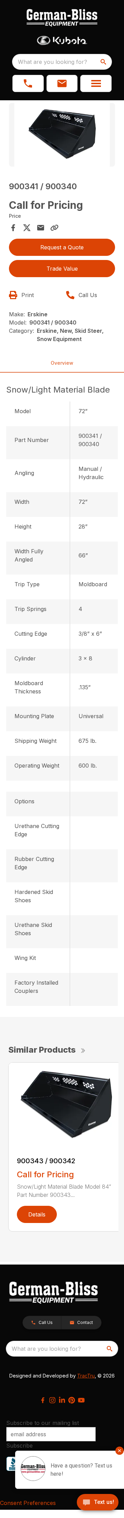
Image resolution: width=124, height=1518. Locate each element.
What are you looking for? (52, 61)
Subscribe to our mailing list (42, 1422)
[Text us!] (97, 1503)
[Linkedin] (62, 1400)
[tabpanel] (62, 136)
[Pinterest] (71, 1400)
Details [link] (36, 1214)
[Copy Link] (54, 228)
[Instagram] (52, 1400)
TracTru (86, 1376)
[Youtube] (81, 1400)
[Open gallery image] (62, 135)
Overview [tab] (62, 363)
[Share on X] (27, 228)
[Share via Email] (41, 228)
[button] (28, 83)
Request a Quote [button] (62, 247)
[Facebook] (42, 1400)
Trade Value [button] (62, 268)
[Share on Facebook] (13, 228)
